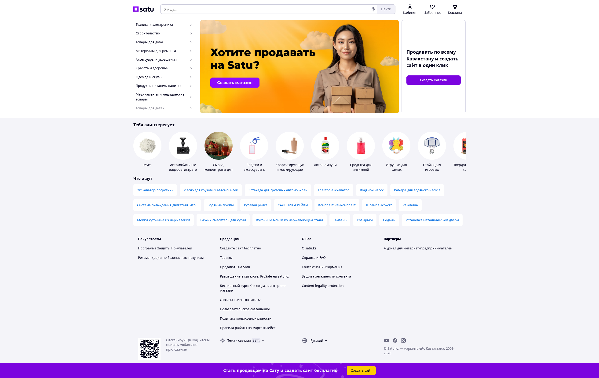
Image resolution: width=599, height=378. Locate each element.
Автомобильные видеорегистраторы (185, 167)
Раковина (410, 205)
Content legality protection (323, 285)
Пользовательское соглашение (245, 309)
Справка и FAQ (314, 257)
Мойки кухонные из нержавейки (163, 220)
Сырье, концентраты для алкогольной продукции (219, 172)
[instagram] (403, 340)
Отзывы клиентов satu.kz (240, 299)
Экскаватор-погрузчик (155, 190)
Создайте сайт (231, 248)
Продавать (228, 267)
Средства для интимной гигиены (361, 169)
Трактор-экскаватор (334, 190)
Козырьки (365, 220)
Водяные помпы (221, 205)
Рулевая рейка (255, 205)
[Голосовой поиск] (373, 9)
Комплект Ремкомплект (337, 205)
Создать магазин (433, 80)
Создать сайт (361, 370)
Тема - (239, 340)
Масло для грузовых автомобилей (210, 190)
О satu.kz (309, 248)
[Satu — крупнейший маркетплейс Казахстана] (143, 9)
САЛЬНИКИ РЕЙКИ (293, 205)
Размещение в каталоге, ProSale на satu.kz (254, 276)
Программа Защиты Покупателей (165, 248)
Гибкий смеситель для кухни (223, 220)
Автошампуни (325, 165)
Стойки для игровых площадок (432, 169)
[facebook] (395, 340)
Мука (147, 165)
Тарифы (226, 257)
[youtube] (386, 340)
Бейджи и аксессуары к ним (254, 169)
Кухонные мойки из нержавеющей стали (289, 220)
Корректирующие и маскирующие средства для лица (290, 172)
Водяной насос (372, 190)
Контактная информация (322, 267)
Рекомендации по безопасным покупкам (171, 257)
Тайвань (340, 220)
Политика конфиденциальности (245, 318)
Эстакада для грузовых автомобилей (277, 190)
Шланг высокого (379, 205)
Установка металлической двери (432, 220)
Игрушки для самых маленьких (396, 169)
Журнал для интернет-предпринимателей (418, 248)
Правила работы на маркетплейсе (248, 328)
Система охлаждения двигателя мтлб (167, 205)
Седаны (389, 220)
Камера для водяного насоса (417, 190)
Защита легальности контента (326, 276)
